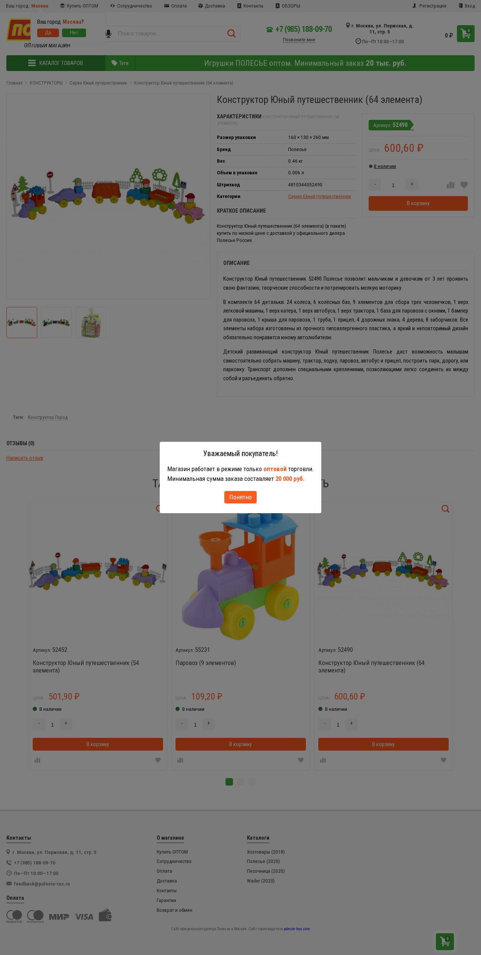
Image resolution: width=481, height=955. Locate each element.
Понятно (240, 497)
